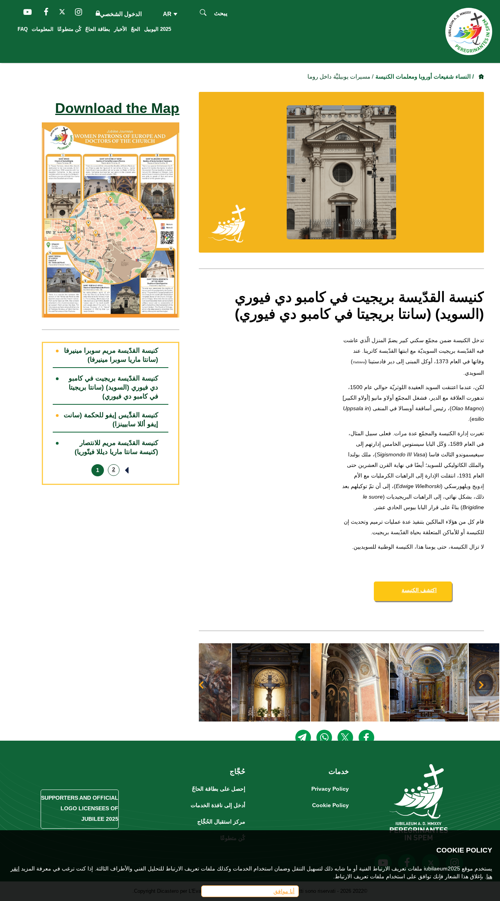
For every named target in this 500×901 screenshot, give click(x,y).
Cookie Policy (330, 805)
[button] (425, 682)
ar (168, 14)
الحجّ (135, 29)
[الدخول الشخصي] (96, 14)
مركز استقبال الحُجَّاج (221, 821)
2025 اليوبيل (157, 29)
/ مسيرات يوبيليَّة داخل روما (340, 76)
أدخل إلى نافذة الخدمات (218, 805)
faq (23, 29)
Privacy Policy (330, 789)
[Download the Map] (111, 219)
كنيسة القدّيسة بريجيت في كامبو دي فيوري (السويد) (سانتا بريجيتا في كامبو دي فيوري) (113, 387)
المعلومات (43, 29)
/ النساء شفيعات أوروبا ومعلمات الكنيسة (424, 76)
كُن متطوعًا (69, 29)
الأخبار (120, 29)
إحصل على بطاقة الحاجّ (218, 789)
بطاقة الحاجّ (97, 29)
